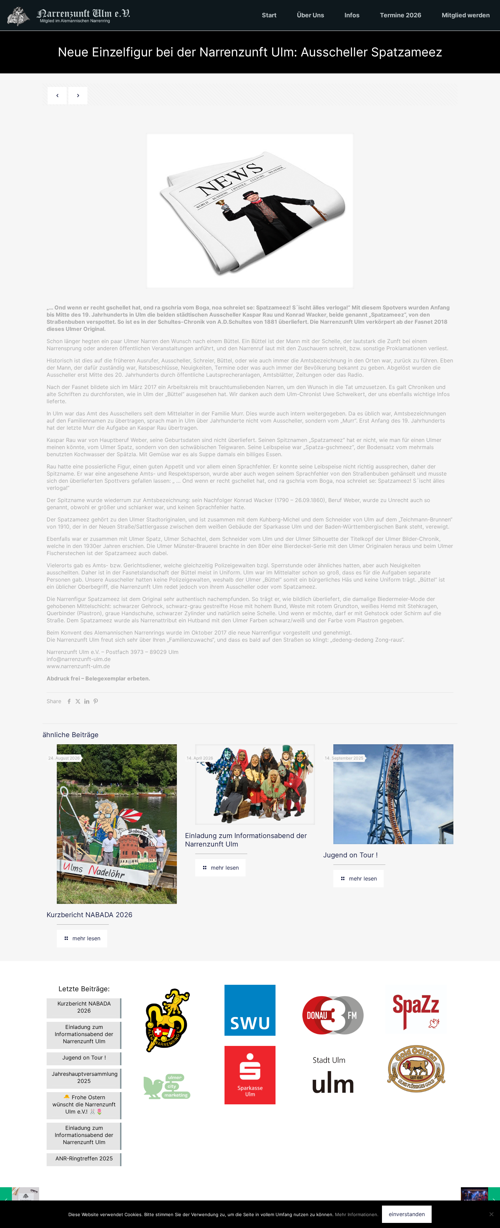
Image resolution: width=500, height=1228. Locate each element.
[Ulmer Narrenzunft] (73, 15)
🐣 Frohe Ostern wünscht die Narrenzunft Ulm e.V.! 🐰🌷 (84, 1104)
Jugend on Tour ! (350, 855)
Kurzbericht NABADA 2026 (89, 915)
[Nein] (491, 1214)
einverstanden (407, 1214)
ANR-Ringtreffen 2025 (84, 1158)
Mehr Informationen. (357, 1214)
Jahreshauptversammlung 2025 (84, 1077)
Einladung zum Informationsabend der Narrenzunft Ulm (84, 1034)
